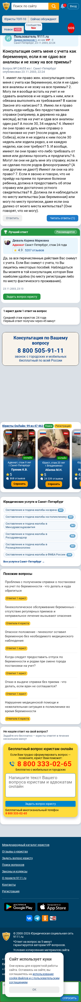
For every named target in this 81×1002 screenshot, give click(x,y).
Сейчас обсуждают (43, 19)
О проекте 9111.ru (14, 878)
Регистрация (63, 426)
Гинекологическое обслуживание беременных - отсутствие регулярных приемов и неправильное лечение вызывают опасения (40, 611)
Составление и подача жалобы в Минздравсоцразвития (40, 525)
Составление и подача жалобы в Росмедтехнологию (40, 546)
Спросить (20, 483)
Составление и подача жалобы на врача (34, 509)
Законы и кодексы (14, 871)
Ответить (12, 218)
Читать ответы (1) (62, 218)
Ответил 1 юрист (16, 598)
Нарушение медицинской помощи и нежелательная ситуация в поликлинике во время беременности (37, 707)
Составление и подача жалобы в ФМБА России (38, 554)
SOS (71, 28)
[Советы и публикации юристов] (6, 6)
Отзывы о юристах (15, 851)
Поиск (48, 426)
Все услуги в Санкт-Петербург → (24, 561)
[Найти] (53, 6)
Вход (73, 6)
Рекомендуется (65, 232)
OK (34, 989)
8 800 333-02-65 (44, 764)
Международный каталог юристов (25, 845)
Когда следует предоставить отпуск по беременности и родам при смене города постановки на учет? (35, 661)
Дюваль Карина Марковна (30, 240)
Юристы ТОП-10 (15, 19)
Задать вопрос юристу (21, 296)
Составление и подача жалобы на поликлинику (39, 516)
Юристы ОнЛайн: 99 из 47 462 (23, 426)
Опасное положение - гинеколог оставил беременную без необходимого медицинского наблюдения (39, 636)
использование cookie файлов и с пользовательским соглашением (34, 978)
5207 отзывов (31, 250)
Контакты (9, 884)
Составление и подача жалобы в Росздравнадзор (40, 535)
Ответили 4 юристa (17, 623)
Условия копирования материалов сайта (41, 950)
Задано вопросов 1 (25, 40)
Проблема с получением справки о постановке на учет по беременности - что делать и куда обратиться (40, 586)
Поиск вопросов (13, 864)
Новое (12, 29)
